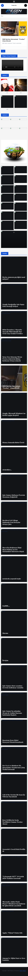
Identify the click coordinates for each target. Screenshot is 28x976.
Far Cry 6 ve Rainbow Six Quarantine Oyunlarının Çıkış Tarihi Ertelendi (13, 767)
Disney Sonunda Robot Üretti (13, 442)
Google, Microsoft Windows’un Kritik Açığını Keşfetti (13, 414)
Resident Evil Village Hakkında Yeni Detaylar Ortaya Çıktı (11, 522)
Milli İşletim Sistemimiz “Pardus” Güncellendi (13, 40)
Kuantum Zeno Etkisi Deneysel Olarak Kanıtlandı (12, 741)
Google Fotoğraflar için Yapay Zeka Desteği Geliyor (13, 305)
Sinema (5, 633)
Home (2, 15)
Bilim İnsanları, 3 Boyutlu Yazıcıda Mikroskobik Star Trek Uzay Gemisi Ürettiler (12, 332)
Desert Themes (23, 970)
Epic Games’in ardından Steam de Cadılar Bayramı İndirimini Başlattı (12, 713)
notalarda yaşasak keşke (11, 579)
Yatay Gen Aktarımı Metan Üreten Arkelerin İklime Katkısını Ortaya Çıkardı (12, 359)
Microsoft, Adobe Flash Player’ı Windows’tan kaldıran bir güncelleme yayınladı (13, 904)
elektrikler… (7, 470)
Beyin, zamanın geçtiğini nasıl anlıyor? (13, 278)
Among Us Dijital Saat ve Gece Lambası (13, 959)
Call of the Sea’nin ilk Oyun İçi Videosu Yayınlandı (13, 796)
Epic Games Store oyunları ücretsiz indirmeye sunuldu (12, 687)
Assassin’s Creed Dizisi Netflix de (13, 850)
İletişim (5, 660)
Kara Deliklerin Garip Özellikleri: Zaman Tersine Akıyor (12, 822)
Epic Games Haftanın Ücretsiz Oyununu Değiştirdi (13, 496)
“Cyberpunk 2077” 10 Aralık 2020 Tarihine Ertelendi (13, 877)
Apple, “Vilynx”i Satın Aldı (12, 933)
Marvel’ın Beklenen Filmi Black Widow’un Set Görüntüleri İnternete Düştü (13, 549)
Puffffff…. (6, 606)
